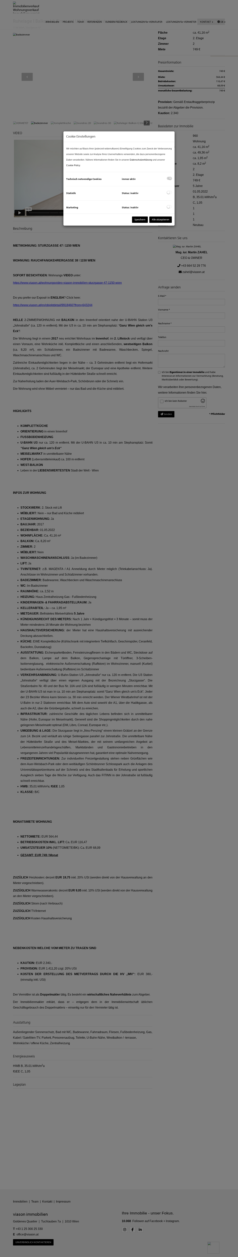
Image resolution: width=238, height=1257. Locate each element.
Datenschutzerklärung (141, 160)
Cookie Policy (73, 165)
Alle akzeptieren (160, 219)
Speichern (139, 219)
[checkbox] (169, 178)
